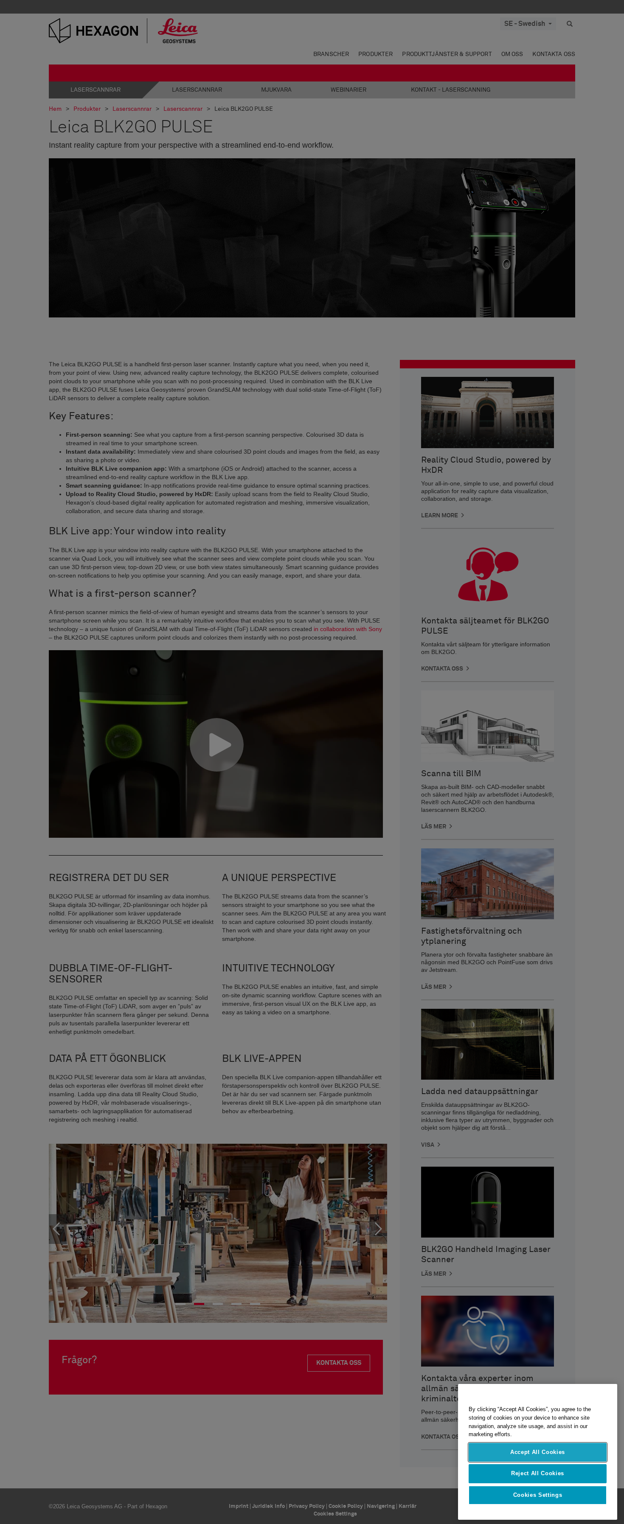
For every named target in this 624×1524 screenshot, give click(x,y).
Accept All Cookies (537, 1452)
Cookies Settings (537, 1495)
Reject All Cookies (537, 1473)
